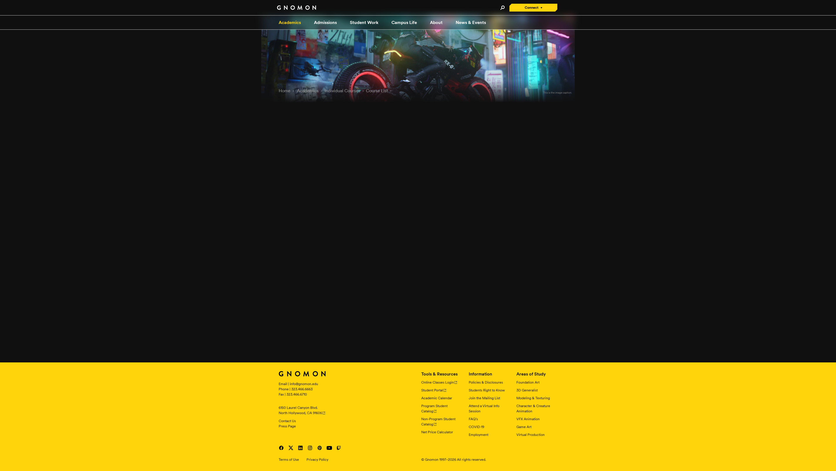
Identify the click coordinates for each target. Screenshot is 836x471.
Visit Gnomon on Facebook (281, 448)
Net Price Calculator (437, 432)
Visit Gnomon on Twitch (339, 448)
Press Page (287, 426)
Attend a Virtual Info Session (484, 408)
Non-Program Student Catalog (438, 421)
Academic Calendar (436, 398)
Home (284, 90)
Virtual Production (530, 435)
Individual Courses (342, 90)
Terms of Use (289, 459)
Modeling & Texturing (533, 398)
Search (502, 7)
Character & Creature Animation (533, 408)
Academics (290, 22)
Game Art (523, 427)
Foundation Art (527, 382)
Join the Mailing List (484, 398)
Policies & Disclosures (486, 382)
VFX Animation (528, 419)
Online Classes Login (437, 382)
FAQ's (473, 419)
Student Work (364, 22)
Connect (531, 7)
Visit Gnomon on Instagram (310, 448)
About (436, 22)
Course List (377, 90)
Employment (478, 435)
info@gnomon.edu (304, 384)
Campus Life (404, 22)
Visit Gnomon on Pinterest (319, 448)
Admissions (325, 22)
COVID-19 (476, 427)
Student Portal (432, 390)
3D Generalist (527, 390)
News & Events (471, 22)
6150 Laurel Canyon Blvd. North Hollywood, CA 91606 (300, 410)
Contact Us (287, 421)
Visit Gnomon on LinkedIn (300, 448)
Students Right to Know (487, 390)
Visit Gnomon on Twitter (291, 448)
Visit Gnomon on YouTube (329, 448)
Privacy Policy (317, 459)
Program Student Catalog (434, 408)
